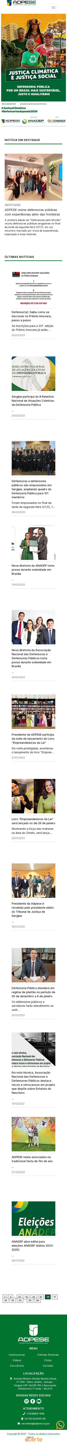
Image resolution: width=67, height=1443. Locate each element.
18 (5, 1300)
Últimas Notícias (48, 1354)
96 (37, 1300)
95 (30, 1300)
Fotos (48, 1360)
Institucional (17, 1354)
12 (19, 1296)
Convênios (17, 1365)
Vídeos (16, 1360)
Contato (48, 1365)
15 (41, 1296)
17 (55, 1296)
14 (33, 1296)
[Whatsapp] (61, 1425)
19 (12, 1300)
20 (20, 1300)
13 (26, 1296)
